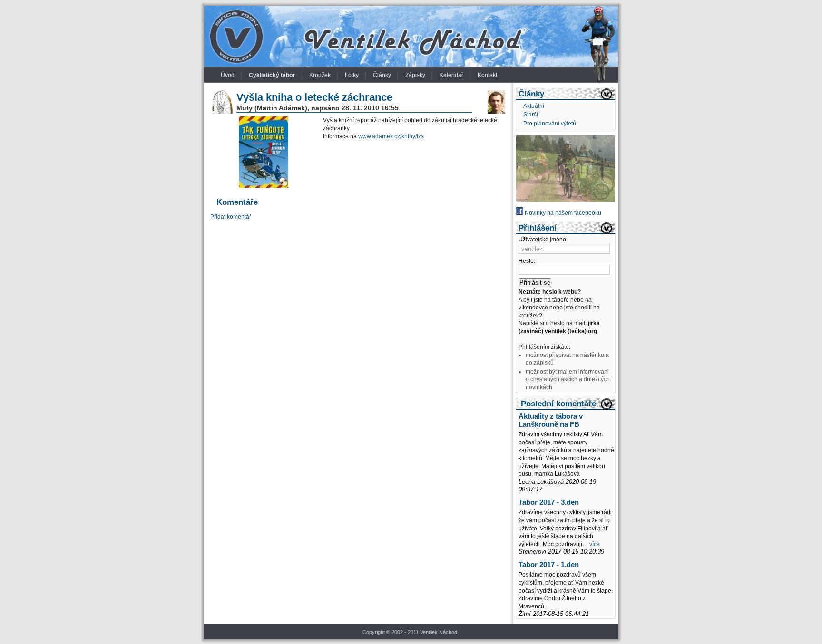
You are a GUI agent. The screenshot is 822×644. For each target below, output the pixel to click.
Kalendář (451, 75)
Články (382, 75)
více (594, 544)
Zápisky (415, 75)
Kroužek (320, 75)
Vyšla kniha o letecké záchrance (314, 97)
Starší (530, 114)
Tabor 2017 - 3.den (549, 502)
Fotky (352, 75)
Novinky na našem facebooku (562, 213)
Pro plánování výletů (549, 123)
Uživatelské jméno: (543, 239)
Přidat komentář (230, 216)
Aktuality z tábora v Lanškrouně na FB (551, 420)
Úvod (228, 75)
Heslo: (527, 261)
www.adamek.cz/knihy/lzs (391, 136)
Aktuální (533, 106)
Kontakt (487, 75)
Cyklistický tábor (272, 75)
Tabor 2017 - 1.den (549, 564)
